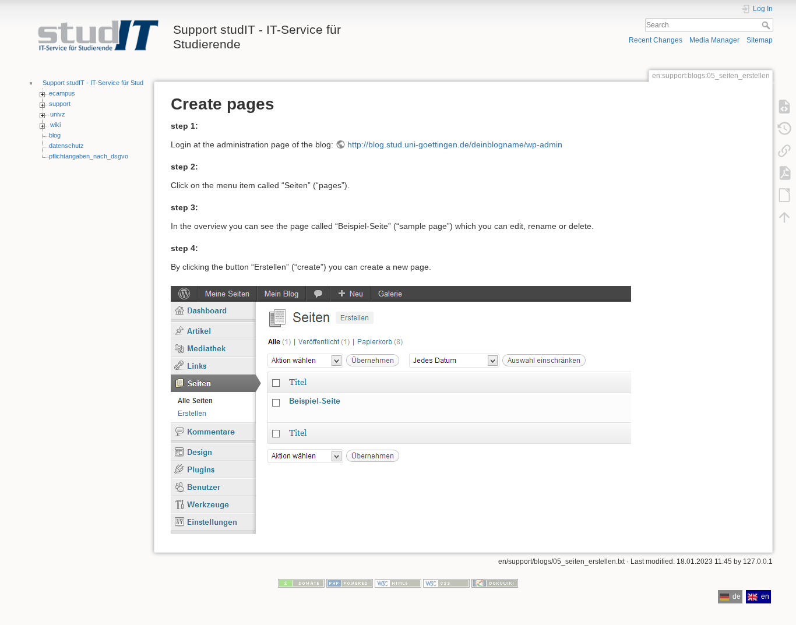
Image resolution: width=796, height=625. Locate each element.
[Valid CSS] (446, 583)
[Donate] (301, 583)
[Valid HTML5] (398, 583)
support (60, 103)
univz (57, 114)
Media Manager (714, 40)
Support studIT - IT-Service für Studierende (103, 82)
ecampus (62, 93)
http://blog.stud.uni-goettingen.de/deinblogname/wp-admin (454, 144)
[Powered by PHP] (349, 583)
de (736, 596)
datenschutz (66, 145)
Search (767, 25)
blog (55, 135)
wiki (55, 124)
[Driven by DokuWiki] (494, 583)
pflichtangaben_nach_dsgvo (88, 156)
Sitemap (759, 40)
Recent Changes (655, 40)
